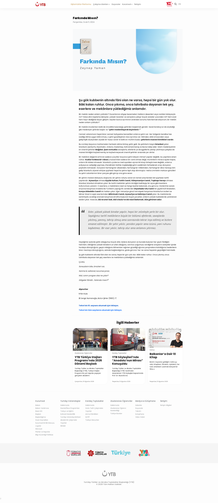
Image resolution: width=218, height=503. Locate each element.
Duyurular (116, 4)
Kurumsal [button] (126, 4)
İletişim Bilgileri (166, 405)
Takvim (138, 411)
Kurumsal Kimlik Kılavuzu (44, 423)
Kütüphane (139, 414)
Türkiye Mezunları (92, 420)
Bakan (37, 405)
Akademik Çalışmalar (68, 420)
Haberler (138, 405)
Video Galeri (140, 417)
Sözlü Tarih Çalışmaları (94, 408)
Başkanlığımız (40, 417)
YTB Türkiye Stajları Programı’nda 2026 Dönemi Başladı (88, 360)
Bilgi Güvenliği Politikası (44, 435)
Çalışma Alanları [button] (101, 4)
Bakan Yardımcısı (42, 408)
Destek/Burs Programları (69, 408)
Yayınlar (63, 423)
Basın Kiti (38, 411)
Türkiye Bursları (116, 413)
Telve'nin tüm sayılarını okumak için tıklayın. (100, 310)
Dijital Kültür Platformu (81, 4)
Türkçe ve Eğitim (67, 411)
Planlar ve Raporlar (42, 432)
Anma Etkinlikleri (91, 414)
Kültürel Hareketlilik (67, 414)
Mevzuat (38, 429)
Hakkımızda (64, 405)
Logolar (38, 426)
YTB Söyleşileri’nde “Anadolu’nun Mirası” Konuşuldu (127, 360)
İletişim (137, 4)
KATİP (87, 417)
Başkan (38, 414)
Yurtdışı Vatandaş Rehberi (70, 417)
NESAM (63, 426)
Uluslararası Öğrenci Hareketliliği (118, 409)
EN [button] (179, 4)
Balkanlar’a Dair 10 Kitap (163, 355)
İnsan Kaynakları (41, 420)
